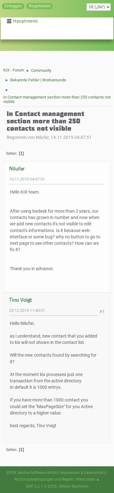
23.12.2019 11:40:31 (27, 310)
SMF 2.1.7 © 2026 (41, 486)
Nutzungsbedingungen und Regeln (43, 479)
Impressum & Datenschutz (82, 472)
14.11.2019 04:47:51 (27, 179)
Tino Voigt (20, 300)
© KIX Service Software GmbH (32, 472)
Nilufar (17, 168)
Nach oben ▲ (88, 479)
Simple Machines (73, 486)
